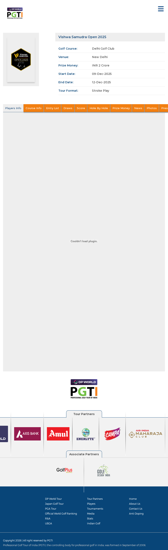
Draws (68, 108)
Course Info (34, 108)
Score (81, 108)
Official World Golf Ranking (61, 513)
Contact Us (135, 508)
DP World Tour (53, 498)
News (138, 108)
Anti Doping (136, 513)
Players (91, 503)
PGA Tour (50, 508)
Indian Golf (93, 523)
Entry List (52, 108)
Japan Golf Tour (54, 503)
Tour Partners (95, 498)
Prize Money (121, 108)
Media (90, 513)
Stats (90, 518)
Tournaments (95, 508)
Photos (152, 108)
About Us (134, 503)
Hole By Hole (99, 108)
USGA (48, 523)
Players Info (13, 108)
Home (133, 498)
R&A (47, 518)
